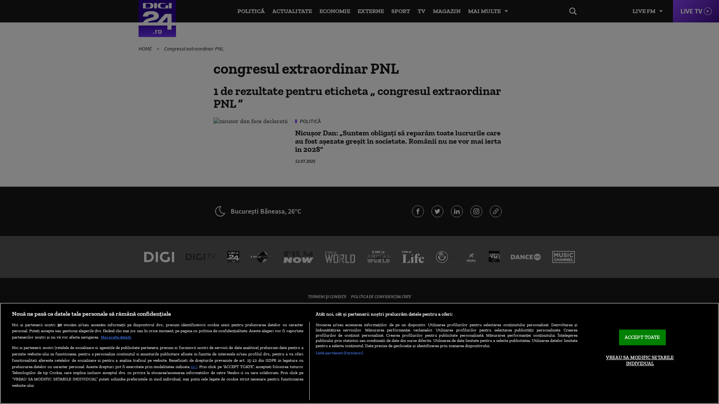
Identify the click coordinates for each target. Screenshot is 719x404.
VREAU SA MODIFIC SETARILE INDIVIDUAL (640, 360)
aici (194, 366)
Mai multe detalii (116, 337)
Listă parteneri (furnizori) (339, 352)
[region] (359, 353)
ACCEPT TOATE (642, 337)
